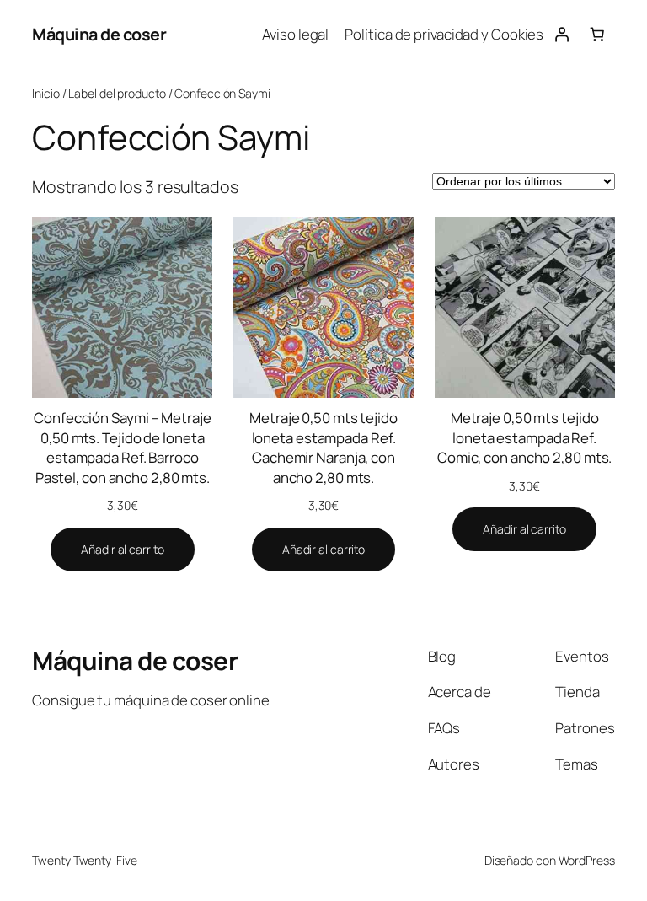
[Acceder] (561, 34)
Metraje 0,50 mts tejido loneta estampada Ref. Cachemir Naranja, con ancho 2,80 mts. (323, 447)
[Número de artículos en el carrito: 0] (596, 34)
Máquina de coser (99, 34)
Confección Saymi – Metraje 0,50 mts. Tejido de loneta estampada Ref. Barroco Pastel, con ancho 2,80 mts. (122, 447)
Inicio (45, 93)
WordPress (587, 860)
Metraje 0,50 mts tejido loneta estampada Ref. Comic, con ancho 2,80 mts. (524, 437)
